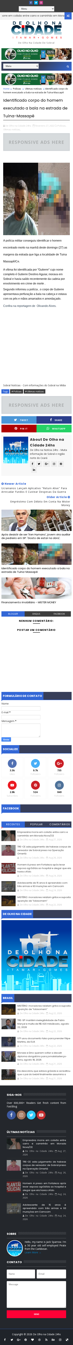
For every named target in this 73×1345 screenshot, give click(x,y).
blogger (13, 613)
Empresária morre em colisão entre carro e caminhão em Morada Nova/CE (42, 833)
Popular (36, 824)
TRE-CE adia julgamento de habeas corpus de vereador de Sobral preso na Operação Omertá (44, 850)
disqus (36, 613)
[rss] (46, 1339)
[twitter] (36, 2)
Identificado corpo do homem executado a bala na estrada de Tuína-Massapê (35, 570)
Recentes (13, 824)
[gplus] (18, 1339)
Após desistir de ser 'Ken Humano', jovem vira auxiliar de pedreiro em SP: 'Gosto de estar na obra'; (35, 536)
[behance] (53, 1339)
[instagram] (41, 2)
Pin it (24, 428)
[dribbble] (39, 1339)
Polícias (17, 88)
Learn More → (33, 1252)
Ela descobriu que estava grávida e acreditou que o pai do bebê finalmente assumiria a (43, 1072)
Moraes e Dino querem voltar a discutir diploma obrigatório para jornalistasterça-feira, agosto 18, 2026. (42, 1056)
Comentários (59, 824)
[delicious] (67, 1339)
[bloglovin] (32, 1339)
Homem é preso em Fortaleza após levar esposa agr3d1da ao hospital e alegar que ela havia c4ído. (44, 868)
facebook (59, 613)
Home (6, 88)
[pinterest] (25, 1339)
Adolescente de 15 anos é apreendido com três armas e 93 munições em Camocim (42, 884)
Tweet (24, 420)
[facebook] (31, 2)
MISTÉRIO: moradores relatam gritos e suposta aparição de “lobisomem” (44, 899)
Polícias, (62, 125)
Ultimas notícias (33, 88)
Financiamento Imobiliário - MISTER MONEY (28, 602)
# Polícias (17, 391)
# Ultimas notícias (34, 391)
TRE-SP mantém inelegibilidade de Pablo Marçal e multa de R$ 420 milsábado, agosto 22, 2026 (43, 1024)
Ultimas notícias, (12, 129)
